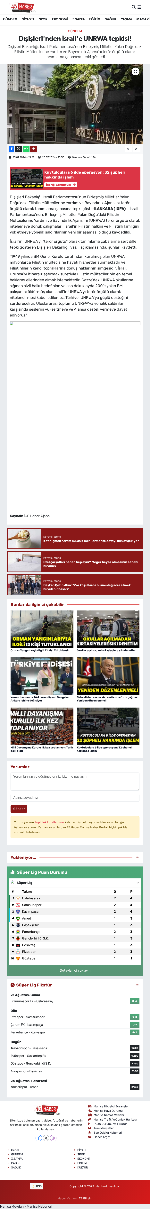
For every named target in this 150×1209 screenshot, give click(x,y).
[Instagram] (53, 1138)
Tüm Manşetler (104, 1128)
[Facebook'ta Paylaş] (11, 149)
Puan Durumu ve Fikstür (110, 1124)
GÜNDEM (10, 19)
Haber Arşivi (102, 1137)
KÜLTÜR (82, 1167)
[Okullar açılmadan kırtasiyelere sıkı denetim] (108, 629)
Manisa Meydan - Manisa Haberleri (26, 1206)
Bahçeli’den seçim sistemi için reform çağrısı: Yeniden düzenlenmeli (107, 699)
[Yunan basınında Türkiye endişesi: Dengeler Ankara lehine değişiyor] (42, 676)
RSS (38, 1186)
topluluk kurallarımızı (50, 822)
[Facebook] (39, 1138)
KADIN (15, 1163)
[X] (46, 1138)
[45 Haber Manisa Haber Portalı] (22, 7)
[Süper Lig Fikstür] (137, 985)
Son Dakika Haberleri (108, 1132)
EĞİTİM (94, 19)
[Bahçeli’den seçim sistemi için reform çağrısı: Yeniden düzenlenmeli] (108, 676)
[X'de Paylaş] (18, 149)
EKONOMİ (60, 19)
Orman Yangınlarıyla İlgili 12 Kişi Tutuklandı (40, 650)
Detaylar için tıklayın (75, 970)
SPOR (43, 19)
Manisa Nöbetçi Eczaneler (111, 1106)
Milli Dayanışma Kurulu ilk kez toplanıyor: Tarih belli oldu (42, 749)
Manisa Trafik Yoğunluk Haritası (115, 1119)
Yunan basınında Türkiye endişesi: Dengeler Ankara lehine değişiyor (40, 699)
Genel (15, 1150)
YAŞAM (126, 19)
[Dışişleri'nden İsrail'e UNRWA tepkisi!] (75, 104)
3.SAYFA (78, 19)
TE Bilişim (85, 1198)
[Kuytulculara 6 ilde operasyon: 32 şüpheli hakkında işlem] (108, 726)
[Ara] (134, 7)
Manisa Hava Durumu (108, 1111)
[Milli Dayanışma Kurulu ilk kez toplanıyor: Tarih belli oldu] (42, 726)
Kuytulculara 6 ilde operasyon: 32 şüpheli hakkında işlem (104, 749)
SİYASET (28, 19)
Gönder (19, 809)
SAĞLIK (110, 19)
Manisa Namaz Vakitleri (109, 1115)
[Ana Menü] (139, 7)
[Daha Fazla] (33, 149)
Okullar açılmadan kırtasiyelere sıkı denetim (106, 650)
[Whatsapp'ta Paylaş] (26, 149)
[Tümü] (137, 857)
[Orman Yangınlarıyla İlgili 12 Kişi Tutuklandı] (42, 629)
